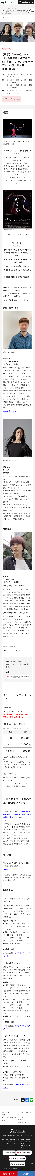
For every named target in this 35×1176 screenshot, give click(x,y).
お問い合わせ (22, 1122)
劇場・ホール (8, 1173)
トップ (4, 8)
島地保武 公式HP (10, 411)
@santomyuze (10, 1152)
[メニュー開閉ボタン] (2, 2)
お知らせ (20, 1119)
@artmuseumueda (18, 1164)
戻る (4, 17)
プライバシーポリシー (24, 1125)
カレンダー (21, 1117)
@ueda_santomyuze (18, 1158)
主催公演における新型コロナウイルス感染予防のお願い (17, 814)
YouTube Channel (25, 1152)
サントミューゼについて (9, 1117)
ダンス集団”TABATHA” (12, 613)
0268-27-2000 (10, 1142)
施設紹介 (4, 1120)
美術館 (26, 1173)
